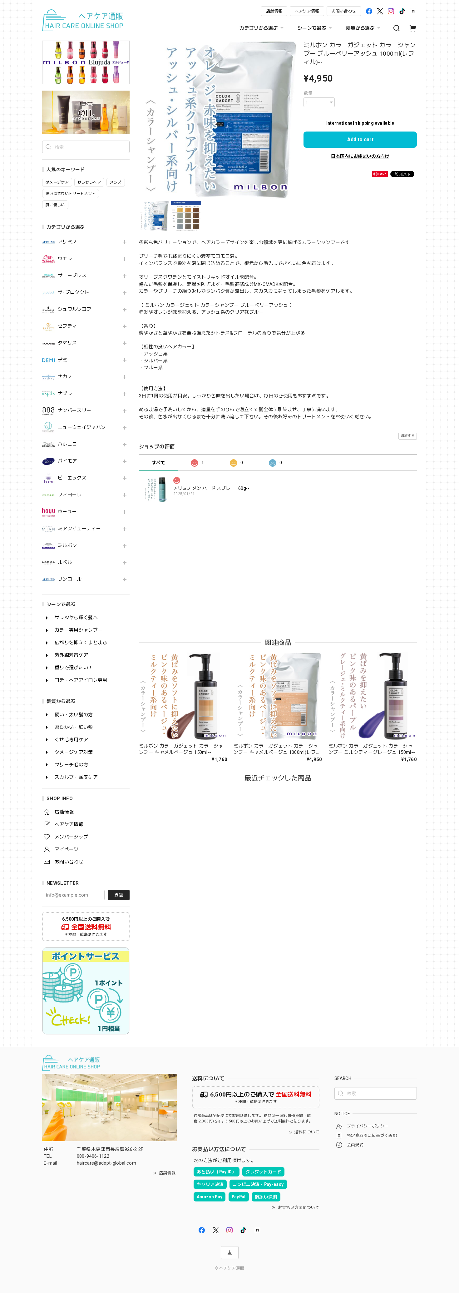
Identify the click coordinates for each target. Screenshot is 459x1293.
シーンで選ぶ (312, 28)
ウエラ (65, 258)
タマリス (67, 343)
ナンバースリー (74, 410)
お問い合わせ (344, 11)
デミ (62, 360)
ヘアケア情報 (307, 11)
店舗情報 (274, 11)
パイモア (67, 461)
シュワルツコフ (74, 309)
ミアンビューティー (79, 528)
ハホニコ (67, 444)
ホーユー (67, 512)
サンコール (70, 579)
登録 (118, 895)
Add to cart (360, 139)
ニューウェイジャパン (82, 427)
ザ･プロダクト (73, 292)
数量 (308, 93)
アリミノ (67, 242)
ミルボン (67, 545)
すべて (158, 462)
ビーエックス (72, 478)
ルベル (65, 562)
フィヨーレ (70, 495)
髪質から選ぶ (360, 28)
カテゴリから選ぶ (258, 28)
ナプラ (65, 393)
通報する (408, 436)
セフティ (67, 326)
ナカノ (65, 377)
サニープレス (72, 275)
